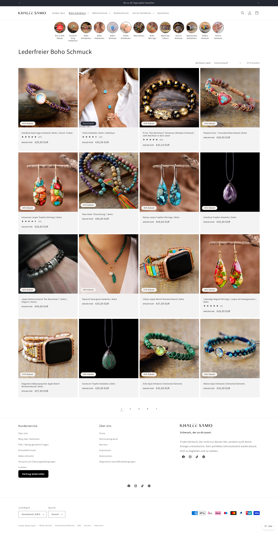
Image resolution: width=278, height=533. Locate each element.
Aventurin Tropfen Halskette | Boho (98, 384)
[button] (78, 13)
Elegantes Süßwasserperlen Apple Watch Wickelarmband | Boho (41, 385)
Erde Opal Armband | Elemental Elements (162, 384)
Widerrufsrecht (26, 456)
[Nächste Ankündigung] (258, 3)
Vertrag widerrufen (33, 473)
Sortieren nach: (203, 62)
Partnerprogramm (108, 438)
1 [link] (121, 408)
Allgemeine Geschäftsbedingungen (117, 461)
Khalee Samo (30, 525)
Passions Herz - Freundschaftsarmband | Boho (225, 133)
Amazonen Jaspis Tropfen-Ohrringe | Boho (42, 217)
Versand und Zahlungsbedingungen (37, 461)
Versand (87, 525)
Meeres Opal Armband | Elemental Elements (224, 384)
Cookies (22, 467)
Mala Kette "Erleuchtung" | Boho (97, 214)
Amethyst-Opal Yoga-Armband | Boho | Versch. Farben (47, 133)
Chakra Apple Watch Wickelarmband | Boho (163, 299)
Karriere (103, 444)
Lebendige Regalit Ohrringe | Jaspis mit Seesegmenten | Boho (230, 300)
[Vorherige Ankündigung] (19, 3)
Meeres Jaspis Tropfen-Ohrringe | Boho (161, 217)
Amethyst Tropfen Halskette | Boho (220, 217)
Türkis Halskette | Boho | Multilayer (98, 133)
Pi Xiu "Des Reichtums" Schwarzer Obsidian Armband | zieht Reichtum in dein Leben (168, 134)
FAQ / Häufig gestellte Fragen (33, 444)
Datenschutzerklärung (64, 525)
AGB (79, 525)
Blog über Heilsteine (29, 438)
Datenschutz (105, 456)
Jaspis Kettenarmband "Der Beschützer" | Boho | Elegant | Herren (44, 300)
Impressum (105, 450)
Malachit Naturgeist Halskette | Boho (99, 299)
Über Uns (23, 433)
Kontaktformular (27, 450)
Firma (102, 433)
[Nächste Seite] (156, 408)
